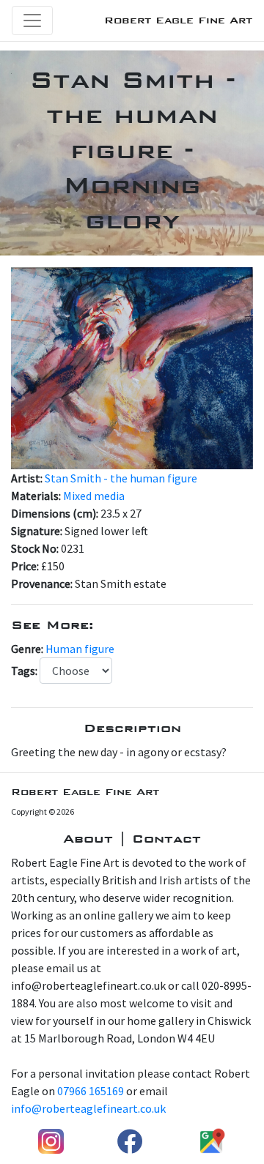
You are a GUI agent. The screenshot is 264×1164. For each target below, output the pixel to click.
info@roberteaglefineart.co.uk (88, 1108)
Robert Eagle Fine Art (178, 20)
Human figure (79, 648)
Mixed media (94, 495)
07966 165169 (90, 1090)
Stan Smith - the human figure (121, 478)
